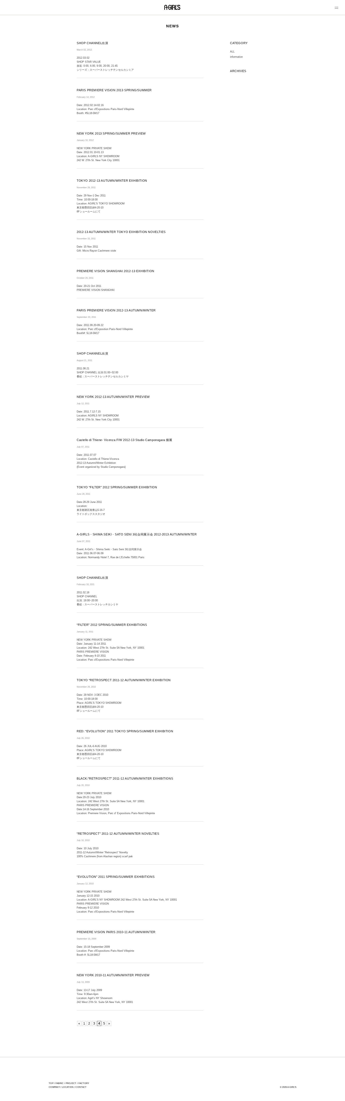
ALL (232, 51)
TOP (51, 1083)
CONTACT (80, 1087)
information (236, 56)
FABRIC (60, 1083)
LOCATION (67, 1087)
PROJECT (71, 1083)
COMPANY (54, 1087)
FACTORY (83, 1083)
